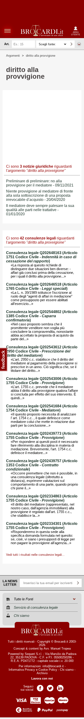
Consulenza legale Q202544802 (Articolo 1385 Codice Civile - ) (41, 316)
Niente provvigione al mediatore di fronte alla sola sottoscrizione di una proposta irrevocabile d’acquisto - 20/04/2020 (39, 195)
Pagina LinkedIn (60, 686)
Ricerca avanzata (79, 44)
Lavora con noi (42, 678)
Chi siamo (67, 669)
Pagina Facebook (40, 686)
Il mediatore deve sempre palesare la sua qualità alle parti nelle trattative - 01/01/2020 (40, 210)
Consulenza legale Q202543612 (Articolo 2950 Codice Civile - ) (41, 351)
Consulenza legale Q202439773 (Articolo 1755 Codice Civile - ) (41, 435)
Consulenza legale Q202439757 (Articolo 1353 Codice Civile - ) (41, 465)
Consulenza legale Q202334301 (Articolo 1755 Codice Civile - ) (41, 526)
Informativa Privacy (22, 669)
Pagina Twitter (50, 686)
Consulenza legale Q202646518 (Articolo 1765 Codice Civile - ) (41, 286)
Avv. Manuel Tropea (57, 648)
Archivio (42, 673)
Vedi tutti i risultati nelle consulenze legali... (35, 554)
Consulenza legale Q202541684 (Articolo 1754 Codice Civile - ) (41, 408)
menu (7, 30)
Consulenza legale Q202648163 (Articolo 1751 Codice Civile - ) (41, 257)
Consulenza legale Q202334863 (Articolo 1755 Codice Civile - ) (41, 498)
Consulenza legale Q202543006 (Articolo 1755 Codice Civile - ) (41, 381)
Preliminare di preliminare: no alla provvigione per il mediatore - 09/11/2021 (40, 183)
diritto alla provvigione (40, 55)
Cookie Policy (47, 669)
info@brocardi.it (53, 666)
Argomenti (13, 55)
